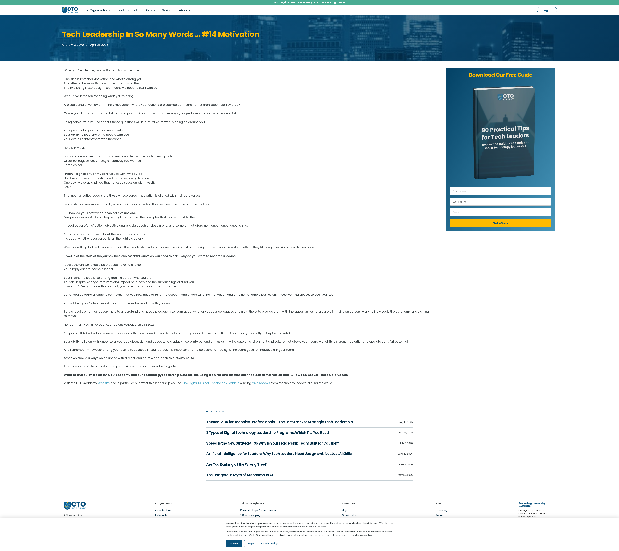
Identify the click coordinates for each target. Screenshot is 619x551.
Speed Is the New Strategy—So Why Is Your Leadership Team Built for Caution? (272, 443)
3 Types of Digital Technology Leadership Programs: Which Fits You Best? (267, 433)
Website (104, 383)
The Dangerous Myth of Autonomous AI (239, 475)
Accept (234, 543)
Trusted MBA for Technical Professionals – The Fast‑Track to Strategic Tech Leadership (279, 422)
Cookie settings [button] (270, 543)
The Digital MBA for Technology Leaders (210, 383)
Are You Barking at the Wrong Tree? (236, 465)
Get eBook (500, 223)
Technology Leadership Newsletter (531, 504)
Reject (251, 543)
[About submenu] (189, 10)
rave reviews (261, 383)
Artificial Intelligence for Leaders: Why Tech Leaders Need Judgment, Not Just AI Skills (279, 454)
